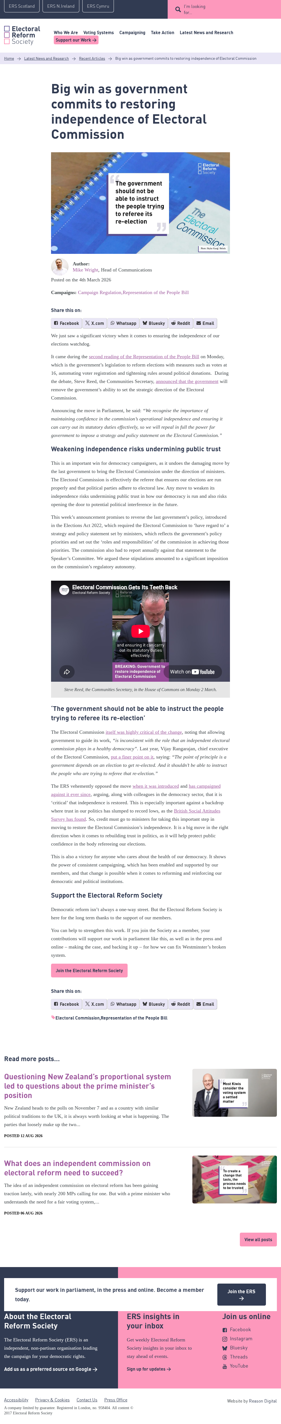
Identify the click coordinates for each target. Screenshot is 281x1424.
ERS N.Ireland (61, 6)
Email (207, 323)
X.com (97, 323)
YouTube (239, 1366)
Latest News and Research (206, 32)
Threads (239, 1357)
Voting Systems (98, 32)
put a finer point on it (132, 757)
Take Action (162, 32)
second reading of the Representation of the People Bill (144, 356)
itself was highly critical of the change (144, 732)
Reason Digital (263, 1401)
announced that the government (187, 381)
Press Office (115, 1400)
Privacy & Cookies (52, 1400)
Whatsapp (125, 323)
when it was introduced (156, 786)
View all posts (258, 1239)
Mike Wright (85, 270)
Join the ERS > (241, 1294)
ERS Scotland (22, 6)
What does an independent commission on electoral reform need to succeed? (77, 1167)
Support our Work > (76, 40)
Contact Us (87, 1400)
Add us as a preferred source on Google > (50, 1369)
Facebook (69, 323)
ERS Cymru (98, 6)
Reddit (183, 323)
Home (9, 58)
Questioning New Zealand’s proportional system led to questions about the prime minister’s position (87, 1086)
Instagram (241, 1338)
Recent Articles (92, 58)
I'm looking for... (195, 9)
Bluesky (156, 323)
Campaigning (132, 32)
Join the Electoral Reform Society (89, 970)
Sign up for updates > (149, 1369)
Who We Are (66, 32)
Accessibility (16, 1400)
